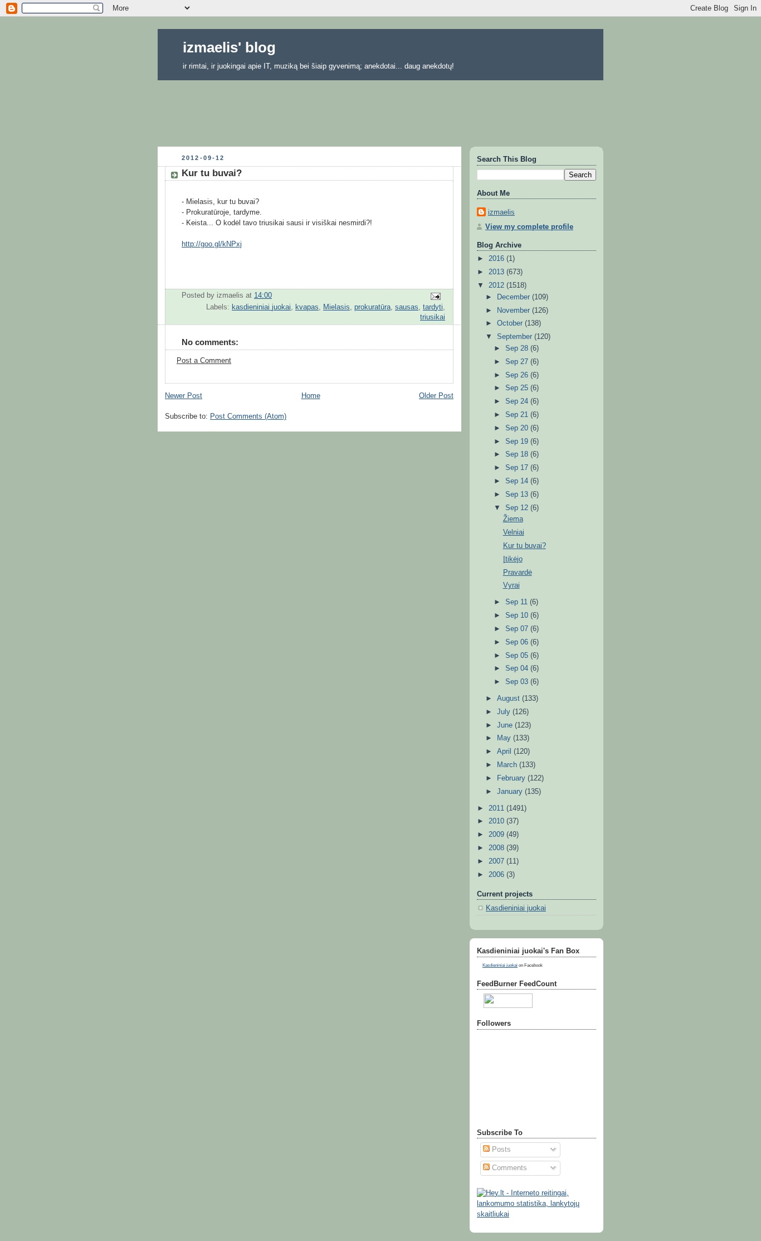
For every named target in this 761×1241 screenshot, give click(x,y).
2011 (497, 808)
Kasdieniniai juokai (516, 908)
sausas (406, 307)
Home (310, 396)
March (508, 765)
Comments (508, 1168)
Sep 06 (517, 642)
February (512, 778)
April (505, 751)
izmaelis (501, 212)
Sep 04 (517, 668)
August (509, 698)
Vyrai (511, 585)
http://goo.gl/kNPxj (212, 244)
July (505, 712)
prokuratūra (372, 307)
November (514, 310)
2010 (497, 821)
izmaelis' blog (229, 47)
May (505, 738)
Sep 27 (517, 362)
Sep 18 (517, 454)
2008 (497, 848)
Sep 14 (517, 481)
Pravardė (517, 572)
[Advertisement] (380, 110)
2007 (497, 861)
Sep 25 (517, 388)
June (506, 725)
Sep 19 (517, 441)
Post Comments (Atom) (248, 416)
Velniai (513, 532)
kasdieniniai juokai (261, 307)
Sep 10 (517, 615)
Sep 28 (517, 348)
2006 (497, 875)
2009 (497, 834)
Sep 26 (517, 375)
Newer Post (183, 396)
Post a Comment (204, 361)
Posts (500, 1149)
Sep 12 (517, 508)
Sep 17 (517, 468)
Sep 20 (517, 428)
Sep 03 (517, 682)
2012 (497, 285)
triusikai (432, 317)
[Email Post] (435, 295)
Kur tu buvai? (524, 546)
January (511, 792)
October (511, 323)
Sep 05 (517, 656)
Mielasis (336, 307)
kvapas (307, 307)
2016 (497, 259)
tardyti (433, 307)
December (514, 297)
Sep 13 (517, 494)
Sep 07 (517, 629)
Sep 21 (517, 415)
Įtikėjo (513, 559)
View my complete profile (529, 227)
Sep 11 (517, 602)
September (515, 337)
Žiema (513, 519)
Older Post (436, 396)
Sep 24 (517, 401)
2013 (497, 272)
